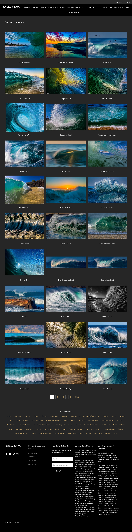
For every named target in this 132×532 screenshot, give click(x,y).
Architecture (75, 416)
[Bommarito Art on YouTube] (10, 454)
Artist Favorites (77, 7)
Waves (43, 7)
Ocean (49, 7)
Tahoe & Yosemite (75, 429)
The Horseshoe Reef (66, 262)
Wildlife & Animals (107, 420)
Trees (66, 420)
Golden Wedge (66, 371)
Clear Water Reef (107, 262)
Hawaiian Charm (24, 189)
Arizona (78, 425)
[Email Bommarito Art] (17, 454)
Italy (18, 420)
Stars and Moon (37, 420)
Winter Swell (66, 298)
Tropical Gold (66, 81)
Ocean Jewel (24, 226)
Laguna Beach (109, 429)
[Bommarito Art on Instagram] (13, 454)
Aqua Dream (24, 371)
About (127, 7)
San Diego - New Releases (43, 425)
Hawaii (55, 7)
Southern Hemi (66, 117)
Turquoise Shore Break (107, 117)
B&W (11, 420)
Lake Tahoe (98, 433)
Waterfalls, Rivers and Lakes (88, 420)
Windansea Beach (119, 425)
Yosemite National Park (93, 429)
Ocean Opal (66, 153)
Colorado (19, 429)
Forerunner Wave (24, 117)
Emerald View (24, 44)
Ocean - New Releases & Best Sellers (97, 425)
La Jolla (27, 416)
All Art (9, 416)
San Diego (28, 7)
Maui (57, 429)
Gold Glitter (66, 335)
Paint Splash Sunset (66, 44)
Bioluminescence (45, 433)
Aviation (122, 416)
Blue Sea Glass (107, 189)
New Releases (65, 7)
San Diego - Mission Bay (64, 425)
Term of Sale (32, 460)
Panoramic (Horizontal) (91, 416)
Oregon (33, 433)
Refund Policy (32, 464)
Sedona (120, 429)
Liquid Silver (107, 298)
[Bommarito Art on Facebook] (6, 454)
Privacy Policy (32, 453)
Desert (114, 416)
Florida (88, 433)
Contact (77, 12)
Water (73, 420)
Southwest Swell (24, 335)
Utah (10, 429)
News (71, 12)
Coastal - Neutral (21, 433)
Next (77, 397)
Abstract (36, 7)
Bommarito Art (14, 523)
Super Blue (107, 44)
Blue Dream (107, 335)
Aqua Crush (24, 153)
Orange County (25, 425)
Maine (107, 433)
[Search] (128, 12)
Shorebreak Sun (66, 189)
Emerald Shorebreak (107, 226)
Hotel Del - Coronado (75, 433)
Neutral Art (48, 429)
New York (29, 429)
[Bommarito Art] (11, 7)
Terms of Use (32, 457)
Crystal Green (66, 226)
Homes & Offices (115, 7)
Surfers (119, 420)
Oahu (115, 433)
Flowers (105, 416)
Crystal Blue (24, 262)
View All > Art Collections (95, 7)
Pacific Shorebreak (107, 153)
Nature (25, 420)
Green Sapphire (24, 81)
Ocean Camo (107, 81)
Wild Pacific (107, 371)
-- (106, 7)
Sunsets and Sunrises (53, 420)
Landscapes (54, 416)
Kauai (64, 429)
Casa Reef (24, 298)
